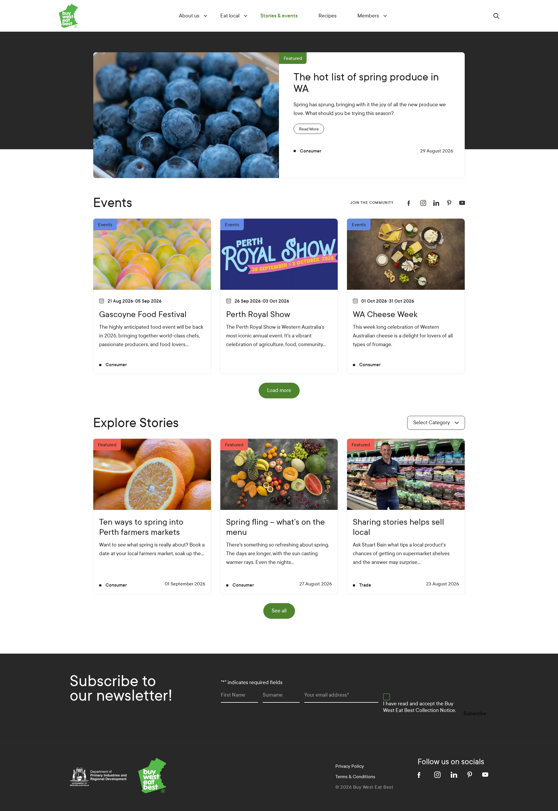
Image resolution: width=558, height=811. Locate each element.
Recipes (328, 16)
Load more (279, 390)
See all (279, 611)
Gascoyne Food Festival (143, 314)
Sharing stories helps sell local (398, 527)
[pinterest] (449, 203)
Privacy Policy (349, 766)
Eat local (229, 16)
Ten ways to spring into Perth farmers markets (141, 527)
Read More (309, 129)
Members (368, 16)
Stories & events (279, 16)
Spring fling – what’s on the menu (275, 527)
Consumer (310, 151)
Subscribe (475, 714)
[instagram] (423, 203)
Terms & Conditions (355, 776)
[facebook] (410, 203)
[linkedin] (436, 203)
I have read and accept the (419, 707)
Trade (365, 585)
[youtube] (462, 203)
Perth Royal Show (258, 314)
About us (189, 16)
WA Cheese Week (385, 314)
